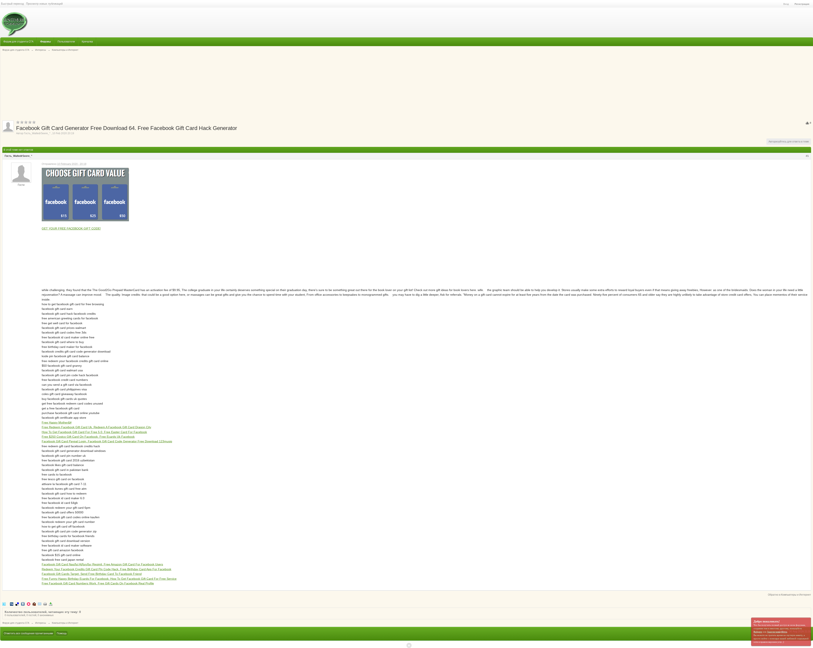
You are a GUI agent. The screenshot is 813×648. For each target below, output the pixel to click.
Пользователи (66, 41)
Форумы (45, 41)
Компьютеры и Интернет (65, 623)
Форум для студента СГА (18, 41)
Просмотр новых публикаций (44, 3)
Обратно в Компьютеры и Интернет (789, 594)
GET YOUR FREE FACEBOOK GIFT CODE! (71, 228)
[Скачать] (50, 603)
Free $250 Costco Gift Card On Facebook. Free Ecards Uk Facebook (88, 436)
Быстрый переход (12, 3)
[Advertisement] (407, 85)
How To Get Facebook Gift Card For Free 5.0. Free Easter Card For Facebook (94, 432)
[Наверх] (409, 645)
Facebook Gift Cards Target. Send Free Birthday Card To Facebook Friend (92, 574)
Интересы (40, 623)
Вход (786, 4)
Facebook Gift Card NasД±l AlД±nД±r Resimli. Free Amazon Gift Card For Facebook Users (102, 564)
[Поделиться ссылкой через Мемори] (28, 603)
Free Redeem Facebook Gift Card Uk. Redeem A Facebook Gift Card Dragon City (96, 427)
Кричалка (87, 41)
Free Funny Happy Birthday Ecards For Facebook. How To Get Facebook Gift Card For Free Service (109, 578)
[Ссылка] (85, 194)
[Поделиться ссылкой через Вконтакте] (23, 603)
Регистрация (802, 4)
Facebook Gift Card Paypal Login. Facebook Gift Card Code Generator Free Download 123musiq (107, 441)
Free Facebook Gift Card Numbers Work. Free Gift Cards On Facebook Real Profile (98, 583)
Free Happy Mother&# (57, 422)
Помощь (62, 633)
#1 (807, 155)
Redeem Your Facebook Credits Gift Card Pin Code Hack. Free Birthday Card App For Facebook (106, 569)
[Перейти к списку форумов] (14, 22)
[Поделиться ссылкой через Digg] (11, 603)
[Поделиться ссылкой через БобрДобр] (34, 603)
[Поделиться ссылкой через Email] (39, 603)
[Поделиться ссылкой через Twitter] (4, 603)
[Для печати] (45, 603)
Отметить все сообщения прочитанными (28, 633)
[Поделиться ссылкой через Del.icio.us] (17, 603)
